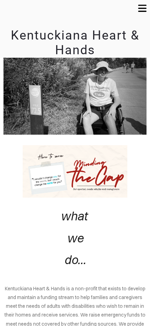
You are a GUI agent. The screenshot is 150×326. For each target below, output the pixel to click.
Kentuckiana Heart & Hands (75, 42)
